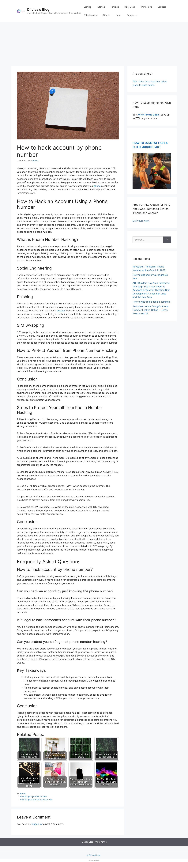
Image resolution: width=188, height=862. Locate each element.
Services (162, 7)
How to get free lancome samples (151, 301)
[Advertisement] (94, 42)
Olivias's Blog (38, 9)
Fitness (106, 15)
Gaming (87, 7)
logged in (37, 824)
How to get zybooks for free (33, 796)
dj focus (91, 860)
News (118, 15)
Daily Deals (129, 7)
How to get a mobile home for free (36, 799)
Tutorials (101, 7)
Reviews (115, 7)
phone (97, 186)
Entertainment (91, 15)
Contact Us (132, 15)
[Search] (167, 239)
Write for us (101, 842)
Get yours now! (141, 220)
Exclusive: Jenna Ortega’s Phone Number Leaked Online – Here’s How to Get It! (150, 310)
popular (61, 310)
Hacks (23, 793)
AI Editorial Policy (94, 855)
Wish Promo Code (148, 114)
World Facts (146, 7)
